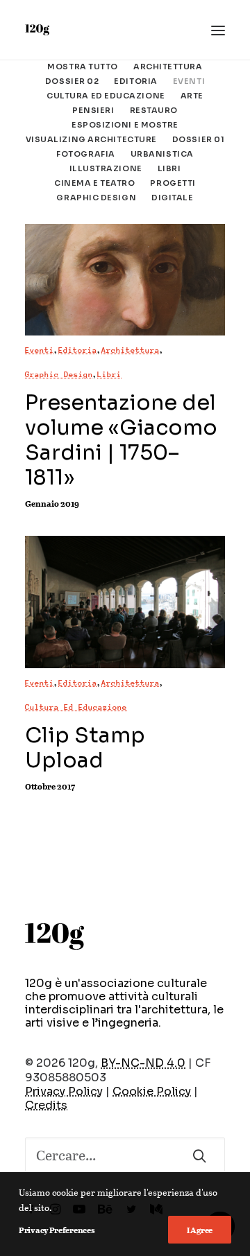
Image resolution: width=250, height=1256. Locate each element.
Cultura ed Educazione (106, 96)
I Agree (199, 1229)
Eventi (189, 81)
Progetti (172, 183)
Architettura (168, 66)
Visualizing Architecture (91, 139)
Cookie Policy (151, 1091)
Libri (169, 168)
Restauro (154, 110)
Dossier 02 (72, 81)
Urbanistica (162, 154)
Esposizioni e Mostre (125, 125)
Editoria (135, 81)
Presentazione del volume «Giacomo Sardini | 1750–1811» (121, 440)
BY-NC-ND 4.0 (143, 1063)
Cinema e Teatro (94, 183)
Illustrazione (105, 168)
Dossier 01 (198, 139)
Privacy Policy (64, 1091)
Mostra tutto (82, 66)
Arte (192, 96)
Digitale (172, 197)
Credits (46, 1105)
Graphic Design (96, 197)
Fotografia (85, 154)
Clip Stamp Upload (85, 748)
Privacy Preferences (56, 1229)
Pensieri (93, 110)
